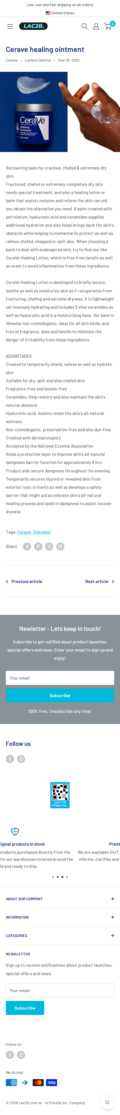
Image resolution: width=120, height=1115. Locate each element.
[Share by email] (60, 546)
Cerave (11, 60)
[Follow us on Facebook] (10, 758)
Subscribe (60, 695)
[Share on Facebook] (27, 546)
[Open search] (85, 26)
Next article (96, 581)
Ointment (42, 532)
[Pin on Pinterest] (38, 546)
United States (62, 13)
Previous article (27, 581)
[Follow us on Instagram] (21, 758)
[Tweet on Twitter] (49, 546)
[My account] (96, 26)
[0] (108, 26)
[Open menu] (10, 26)
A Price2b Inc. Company (65, 1102)
